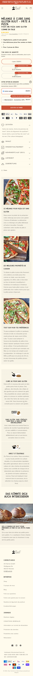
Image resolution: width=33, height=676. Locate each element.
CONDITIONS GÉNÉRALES (12, 621)
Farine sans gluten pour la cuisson (14, 598)
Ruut (9, 671)
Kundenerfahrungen (10, 606)
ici (23, 401)
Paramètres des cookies (11, 634)
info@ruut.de (8, 571)
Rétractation (7, 638)
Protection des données (11, 629)
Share (5, 170)
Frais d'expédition (13, 34)
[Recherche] (27, 8)
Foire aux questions (10, 594)
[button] (5, 32)
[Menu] (2, 8)
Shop (5, 581)
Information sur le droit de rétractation (16, 625)
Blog (5, 589)
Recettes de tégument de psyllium (14, 602)
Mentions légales (9, 617)
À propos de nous (9, 585)
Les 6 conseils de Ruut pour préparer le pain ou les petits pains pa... (16, 528)
